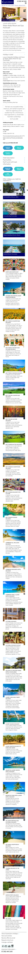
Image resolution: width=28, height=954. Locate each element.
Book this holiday (8, 148)
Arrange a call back (7, 153)
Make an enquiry (19, 148)
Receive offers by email (8, 938)
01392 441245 (22, 1)
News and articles (6, 936)
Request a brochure (7, 940)
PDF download (8, 174)
